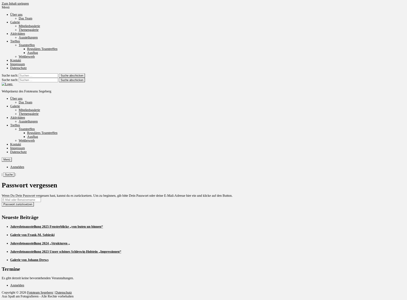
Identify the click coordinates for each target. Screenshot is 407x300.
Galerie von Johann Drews (29, 260)
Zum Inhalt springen (15, 3)
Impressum (17, 64)
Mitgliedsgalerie (29, 26)
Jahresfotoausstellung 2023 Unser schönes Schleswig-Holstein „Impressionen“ (65, 251)
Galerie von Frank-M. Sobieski (32, 235)
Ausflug (32, 52)
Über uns (16, 14)
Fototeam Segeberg (40, 292)
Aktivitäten (17, 33)
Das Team (25, 18)
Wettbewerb (27, 56)
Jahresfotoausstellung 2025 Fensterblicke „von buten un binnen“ (56, 226)
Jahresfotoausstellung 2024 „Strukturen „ (40, 243)
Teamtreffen (27, 45)
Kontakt (15, 60)
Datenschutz (18, 68)
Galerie (15, 22)
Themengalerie (29, 30)
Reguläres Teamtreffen (42, 49)
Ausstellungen (28, 37)
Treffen (15, 41)
